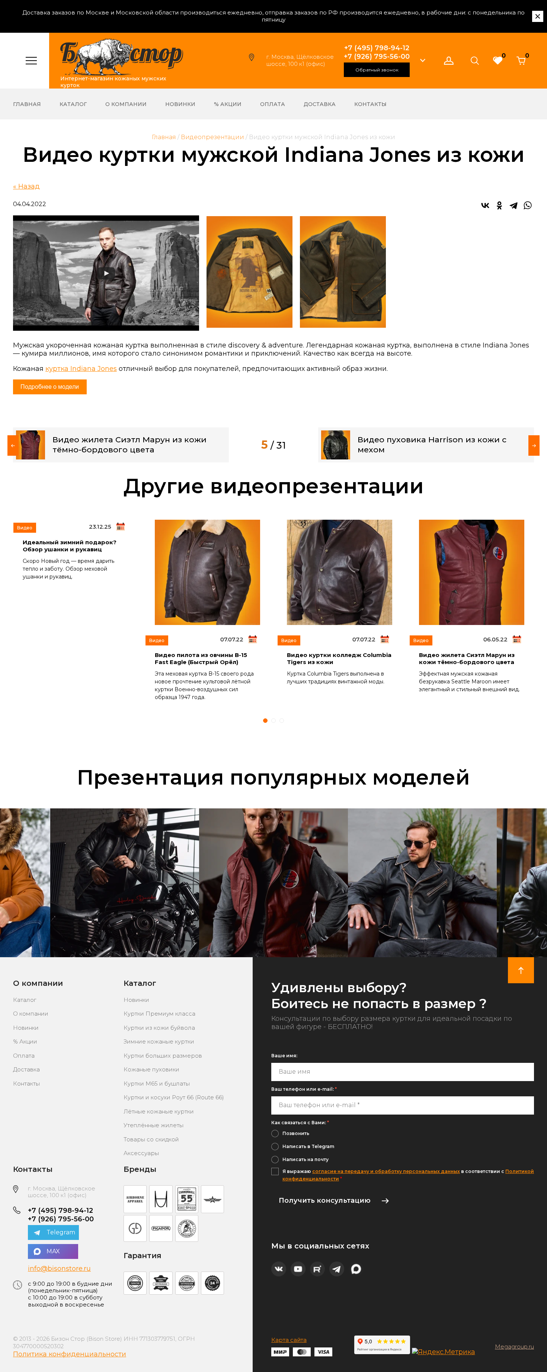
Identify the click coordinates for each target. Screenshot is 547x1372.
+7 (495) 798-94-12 (376, 48)
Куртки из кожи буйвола (159, 1027)
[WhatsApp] (527, 205)
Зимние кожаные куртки (159, 1041)
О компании (126, 104)
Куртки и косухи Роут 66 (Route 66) (174, 1097)
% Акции (227, 104)
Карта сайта (289, 1339)
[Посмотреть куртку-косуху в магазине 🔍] (422, 882)
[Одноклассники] (499, 205)
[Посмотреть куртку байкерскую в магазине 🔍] (124, 882)
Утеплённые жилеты (153, 1125)
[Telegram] (513, 205)
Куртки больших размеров (163, 1055)
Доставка (320, 104)
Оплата (272, 104)
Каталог (73, 104)
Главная (27, 104)
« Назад (26, 186)
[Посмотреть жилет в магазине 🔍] (273, 882)
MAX (53, 1251)
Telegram (61, 1232)
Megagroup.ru (514, 1346)
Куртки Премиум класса (159, 1013)
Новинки (180, 104)
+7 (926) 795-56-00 (377, 56)
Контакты (370, 104)
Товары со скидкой (151, 1139)
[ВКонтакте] (485, 205)
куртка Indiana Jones (81, 369)
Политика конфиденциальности (69, 1354)
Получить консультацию (325, 1200)
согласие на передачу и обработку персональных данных (386, 1171)
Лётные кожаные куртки (159, 1111)
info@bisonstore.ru (59, 1268)
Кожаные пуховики (151, 1069)
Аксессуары (141, 1153)
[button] (423, 60)
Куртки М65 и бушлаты (157, 1083)
